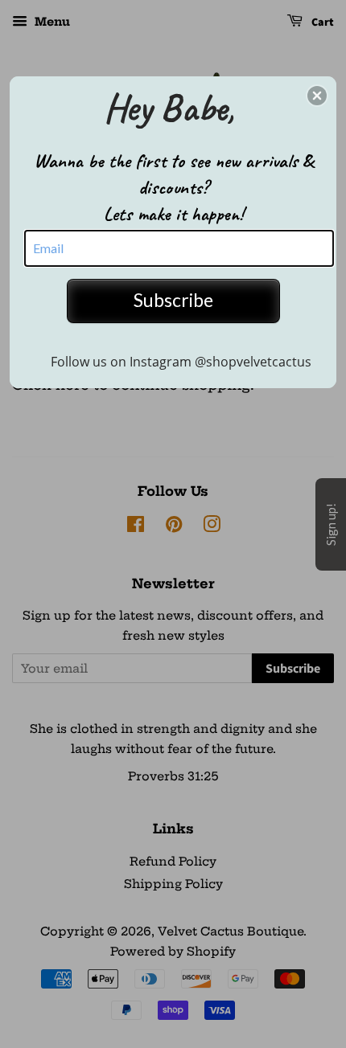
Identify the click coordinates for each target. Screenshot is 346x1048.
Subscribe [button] (173, 300)
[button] (317, 95)
